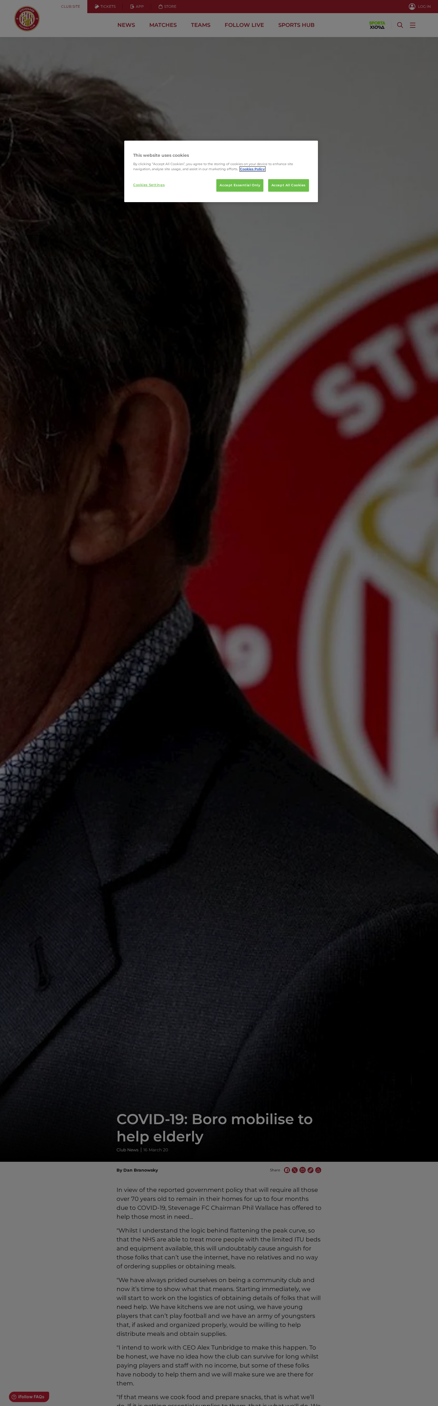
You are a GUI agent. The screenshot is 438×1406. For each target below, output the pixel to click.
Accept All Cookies (288, 185)
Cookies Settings (149, 185)
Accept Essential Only (240, 185)
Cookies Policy (252, 169)
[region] (221, 171)
